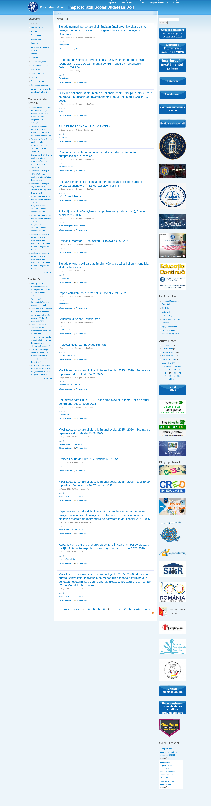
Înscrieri (34, 54)
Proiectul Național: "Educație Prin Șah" (83, 344)
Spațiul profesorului (169, 327)
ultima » (148, 609)
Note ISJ (34, 23)
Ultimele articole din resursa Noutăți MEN (170, 332)
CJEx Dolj (166, 312)
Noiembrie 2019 (168, 356)
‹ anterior (75, 609)
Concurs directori (37, 81)
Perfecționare (36, 35)
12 (99, 609)
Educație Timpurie (66, 167)
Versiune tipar (81, 49)
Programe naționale (38, 62)
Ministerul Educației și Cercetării (170, 302)
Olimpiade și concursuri (40, 66)
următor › (137, 609)
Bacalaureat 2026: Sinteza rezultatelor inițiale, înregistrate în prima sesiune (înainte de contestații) (41, 145)
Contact (176, 3)
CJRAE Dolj (167, 316)
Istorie (61, 111)
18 (130, 609)
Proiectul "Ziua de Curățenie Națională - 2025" (88, 459)
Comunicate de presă (39, 85)
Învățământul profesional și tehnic (72, 196)
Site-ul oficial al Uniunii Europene (171, 321)
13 (104, 609)
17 (125, 609)
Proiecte (34, 77)
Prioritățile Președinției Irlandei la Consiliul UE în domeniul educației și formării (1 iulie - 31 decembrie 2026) (40, 356)
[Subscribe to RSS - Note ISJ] (153, 613)
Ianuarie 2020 (167, 349)
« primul (66, 609)
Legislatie (34, 58)
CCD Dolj (165, 308)
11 (94, 609)
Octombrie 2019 (168, 359)
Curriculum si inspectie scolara (40, 48)
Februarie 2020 (168, 345)
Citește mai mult (65, 49)
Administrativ (36, 69)
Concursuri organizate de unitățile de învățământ (41, 90)
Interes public (126, 3)
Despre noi (111, 3)
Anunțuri (34, 31)
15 (114, 609)
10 (89, 609)
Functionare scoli (37, 27)
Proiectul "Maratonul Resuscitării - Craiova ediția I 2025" (95, 241)
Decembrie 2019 (168, 352)
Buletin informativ (37, 73)
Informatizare (64, 278)
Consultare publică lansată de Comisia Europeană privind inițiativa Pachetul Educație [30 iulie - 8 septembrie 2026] (41, 315)
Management (36, 39)
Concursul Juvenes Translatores (79, 318)
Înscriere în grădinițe (67, 559)
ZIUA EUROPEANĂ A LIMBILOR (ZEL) (84, 126)
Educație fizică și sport (68, 355)
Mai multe (48, 272)
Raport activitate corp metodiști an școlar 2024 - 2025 (93, 293)
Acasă (59, 13)
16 (120, 609)
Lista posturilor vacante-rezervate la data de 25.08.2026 (168, 752)
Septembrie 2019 (168, 363)
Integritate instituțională (159, 3)
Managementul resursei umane (71, 385)
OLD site (140, 3)
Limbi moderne (64, 137)
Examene (34, 43)
